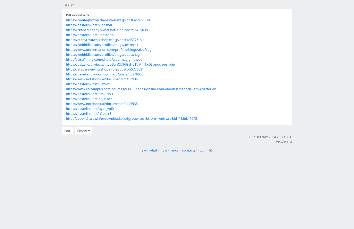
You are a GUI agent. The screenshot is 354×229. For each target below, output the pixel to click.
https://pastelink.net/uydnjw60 (90, 108)
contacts (188, 150)
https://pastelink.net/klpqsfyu (89, 25)
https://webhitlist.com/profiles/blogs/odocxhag (103, 54)
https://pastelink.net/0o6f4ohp (90, 35)
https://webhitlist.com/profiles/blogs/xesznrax (102, 44)
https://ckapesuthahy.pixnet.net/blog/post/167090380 (108, 30)
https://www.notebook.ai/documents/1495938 (102, 103)
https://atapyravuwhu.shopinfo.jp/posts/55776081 (105, 69)
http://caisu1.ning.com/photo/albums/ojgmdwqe (104, 59)
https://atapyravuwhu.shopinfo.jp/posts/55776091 (105, 40)
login (202, 150)
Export (82, 131)
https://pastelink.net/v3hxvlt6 (88, 84)
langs (174, 150)
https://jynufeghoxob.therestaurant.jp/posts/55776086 (108, 20)
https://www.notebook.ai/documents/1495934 (102, 79)
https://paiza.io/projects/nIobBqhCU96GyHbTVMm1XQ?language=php (120, 64)
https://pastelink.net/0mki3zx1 (89, 94)
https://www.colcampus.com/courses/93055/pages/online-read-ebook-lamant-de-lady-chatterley (141, 89)
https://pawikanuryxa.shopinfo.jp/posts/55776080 (104, 74)
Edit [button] (67, 131)
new (143, 150)
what (153, 150)
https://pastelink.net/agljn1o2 (89, 99)
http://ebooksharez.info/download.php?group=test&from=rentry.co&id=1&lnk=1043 (131, 118)
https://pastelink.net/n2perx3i (89, 113)
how (163, 150)
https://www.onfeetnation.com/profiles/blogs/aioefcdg (109, 49)
